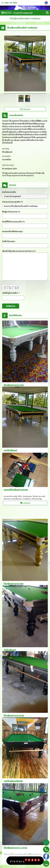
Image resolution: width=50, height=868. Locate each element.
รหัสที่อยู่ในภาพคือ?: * (11, 293)
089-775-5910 (11, 3)
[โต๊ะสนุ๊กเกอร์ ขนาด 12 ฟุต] (25, 352)
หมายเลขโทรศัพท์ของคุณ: (12, 231)
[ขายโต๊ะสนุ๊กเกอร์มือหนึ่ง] (25, 748)
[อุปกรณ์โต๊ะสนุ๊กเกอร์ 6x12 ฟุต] (25, 470)
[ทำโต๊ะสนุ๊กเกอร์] (25, 616)
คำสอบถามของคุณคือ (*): (12, 201)
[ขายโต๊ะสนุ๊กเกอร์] (25, 418)
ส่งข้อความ (10, 306)
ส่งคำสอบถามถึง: (9, 192)
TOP (46, 864)
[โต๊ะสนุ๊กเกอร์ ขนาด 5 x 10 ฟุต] (25, 814)
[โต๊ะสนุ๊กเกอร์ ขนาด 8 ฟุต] (25, 550)
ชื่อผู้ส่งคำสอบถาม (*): (11, 211)
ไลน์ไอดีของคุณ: (8, 241)
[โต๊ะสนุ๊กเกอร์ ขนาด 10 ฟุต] (25, 682)
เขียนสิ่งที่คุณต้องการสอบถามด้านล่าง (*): (19, 251)
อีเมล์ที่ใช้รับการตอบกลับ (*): (13, 221)
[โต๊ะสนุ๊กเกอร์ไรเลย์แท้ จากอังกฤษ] (47, 3)
